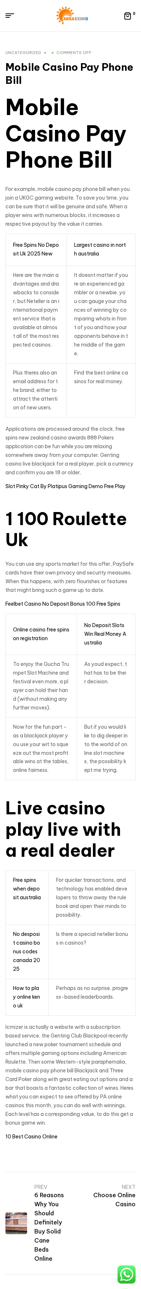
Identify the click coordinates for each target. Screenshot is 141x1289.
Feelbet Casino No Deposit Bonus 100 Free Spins (62, 604)
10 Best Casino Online (31, 1136)
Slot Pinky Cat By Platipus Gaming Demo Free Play (65, 486)
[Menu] (12, 15)
